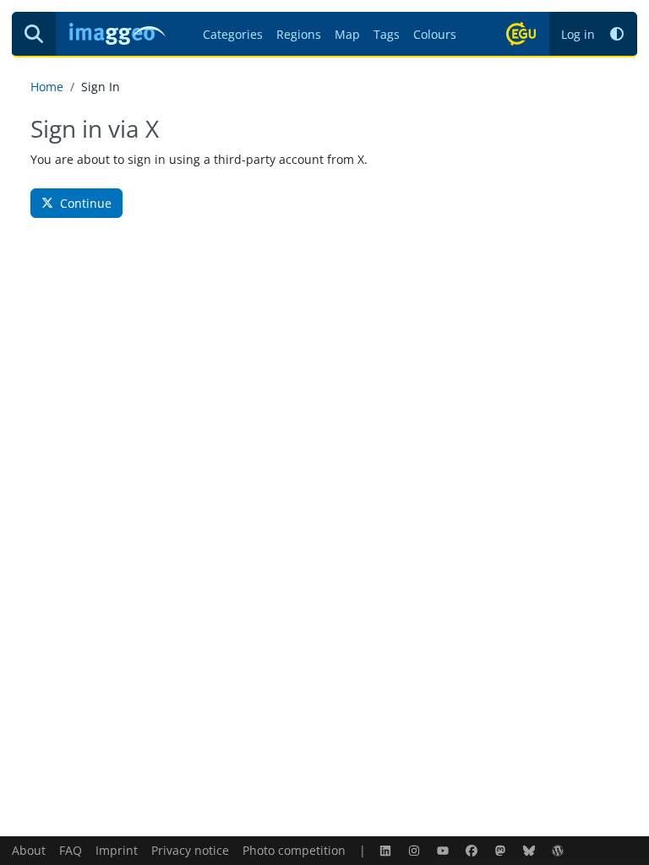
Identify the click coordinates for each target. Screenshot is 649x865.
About (29, 850)
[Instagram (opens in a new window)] (415, 850)
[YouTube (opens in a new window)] (444, 850)
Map (347, 34)
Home (46, 87)
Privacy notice (190, 850)
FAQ (70, 850)
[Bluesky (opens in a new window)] (530, 850)
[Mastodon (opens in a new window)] (502, 850)
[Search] (34, 34)
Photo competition (294, 850)
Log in (578, 34)
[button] (616, 34)
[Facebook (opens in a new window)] (473, 850)
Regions (298, 34)
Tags (387, 34)
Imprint (116, 850)
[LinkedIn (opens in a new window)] (387, 850)
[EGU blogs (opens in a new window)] (559, 850)
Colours (434, 34)
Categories (233, 34)
